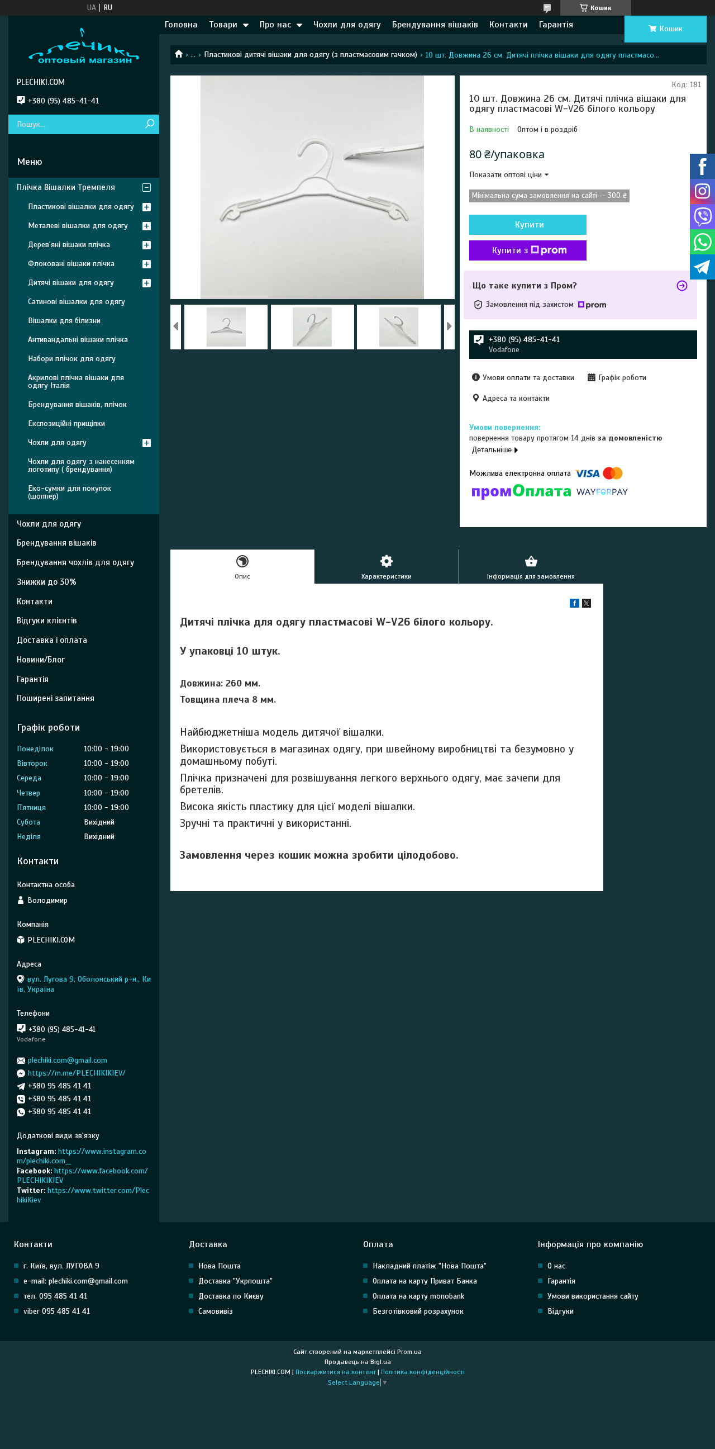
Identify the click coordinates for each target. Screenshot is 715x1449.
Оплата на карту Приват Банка (425, 1281)
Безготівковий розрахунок (418, 1311)
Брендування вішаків (435, 24)
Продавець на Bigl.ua (358, 1362)
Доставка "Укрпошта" (235, 1281)
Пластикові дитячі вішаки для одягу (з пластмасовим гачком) (310, 54)
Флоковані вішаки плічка (71, 263)
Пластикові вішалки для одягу (81, 206)
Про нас (275, 24)
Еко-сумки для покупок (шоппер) (69, 492)
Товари (223, 24)
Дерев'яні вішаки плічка (69, 244)
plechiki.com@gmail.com (67, 1060)
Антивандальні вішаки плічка (78, 339)
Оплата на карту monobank (418, 1296)
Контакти (508, 24)
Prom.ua (409, 1352)
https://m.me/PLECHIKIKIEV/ (77, 1073)
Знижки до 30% (47, 582)
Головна (181, 24)
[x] (586, 605)
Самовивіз (215, 1311)
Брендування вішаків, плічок (77, 404)
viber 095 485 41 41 (56, 1311)
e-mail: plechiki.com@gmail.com (75, 1281)
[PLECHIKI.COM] (84, 46)
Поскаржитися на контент (335, 1372)
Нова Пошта (219, 1266)
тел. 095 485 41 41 (55, 1296)
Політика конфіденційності (423, 1372)
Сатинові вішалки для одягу (76, 301)
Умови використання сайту (592, 1296)
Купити (529, 224)
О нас (556, 1266)
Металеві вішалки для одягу (78, 225)
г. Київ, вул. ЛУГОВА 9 (61, 1266)
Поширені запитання (55, 698)
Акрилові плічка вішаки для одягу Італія (76, 381)
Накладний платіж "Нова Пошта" (430, 1266)
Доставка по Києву (231, 1296)
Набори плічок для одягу (72, 358)
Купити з (510, 250)
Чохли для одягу (347, 24)
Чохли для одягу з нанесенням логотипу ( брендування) (81, 465)
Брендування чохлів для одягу (75, 562)
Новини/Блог (41, 660)
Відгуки (560, 1311)
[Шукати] (149, 124)
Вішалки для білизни (64, 320)
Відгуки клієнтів (47, 620)
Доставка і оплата (52, 640)
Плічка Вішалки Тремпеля (66, 187)
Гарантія (556, 24)
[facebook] (574, 605)
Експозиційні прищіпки (66, 423)
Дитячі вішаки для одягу (71, 282)
